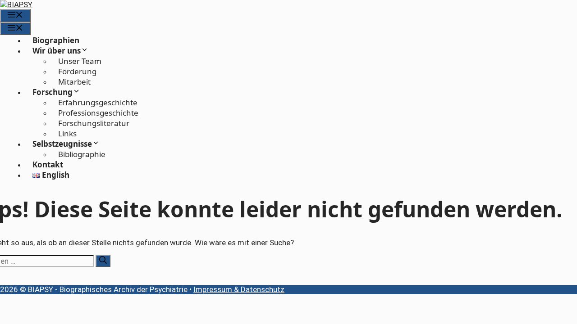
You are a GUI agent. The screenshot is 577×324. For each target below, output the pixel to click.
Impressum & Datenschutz (238, 289)
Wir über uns (56, 50)
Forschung (52, 92)
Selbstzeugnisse (62, 144)
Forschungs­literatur (93, 123)
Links (67, 133)
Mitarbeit (74, 81)
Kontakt (47, 164)
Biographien (55, 40)
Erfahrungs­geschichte (97, 102)
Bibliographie (81, 154)
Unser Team (79, 61)
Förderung (77, 71)
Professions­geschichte (98, 113)
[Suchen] (103, 261)
